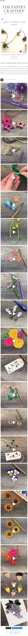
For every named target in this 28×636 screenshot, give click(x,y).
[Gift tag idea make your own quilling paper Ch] (14, 368)
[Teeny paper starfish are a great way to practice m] (14, 259)
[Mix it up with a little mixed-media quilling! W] (14, 341)
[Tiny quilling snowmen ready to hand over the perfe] (14, 449)
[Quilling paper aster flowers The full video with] (14, 96)
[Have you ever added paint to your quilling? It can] (14, 504)
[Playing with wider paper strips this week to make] (14, 286)
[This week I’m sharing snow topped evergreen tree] (14, 395)
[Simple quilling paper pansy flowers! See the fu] (14, 477)
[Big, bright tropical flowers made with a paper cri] (14, 558)
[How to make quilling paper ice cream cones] (14, 585)
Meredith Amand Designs (16, 632)
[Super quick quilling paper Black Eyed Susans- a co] (14, 531)
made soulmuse (14, 633)
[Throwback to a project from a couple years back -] (14, 232)
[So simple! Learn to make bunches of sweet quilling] (14, 612)
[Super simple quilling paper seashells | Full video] (14, 205)
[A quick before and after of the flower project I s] (14, 123)
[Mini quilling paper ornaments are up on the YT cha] (14, 422)
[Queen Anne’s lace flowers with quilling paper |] (14, 150)
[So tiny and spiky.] (14, 177)
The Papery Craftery (14, 9)
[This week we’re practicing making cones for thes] (14, 313)
